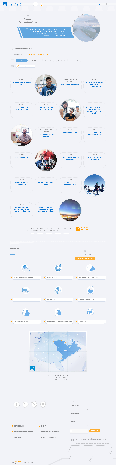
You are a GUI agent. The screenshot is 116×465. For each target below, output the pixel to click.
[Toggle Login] (42, 4)
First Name (74, 405)
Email (72, 421)
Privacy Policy (16, 461)
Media (43, 426)
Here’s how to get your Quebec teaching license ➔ (39, 54)
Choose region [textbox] (23, 66)
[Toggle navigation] (35, 4)
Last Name (74, 413)
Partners (18, 437)
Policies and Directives (50, 432)
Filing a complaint (48, 437)
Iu (108, 4)
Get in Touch (19, 426)
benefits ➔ (27, 52)
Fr (104, 4)
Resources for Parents (23, 432)
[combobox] (26, 66)
